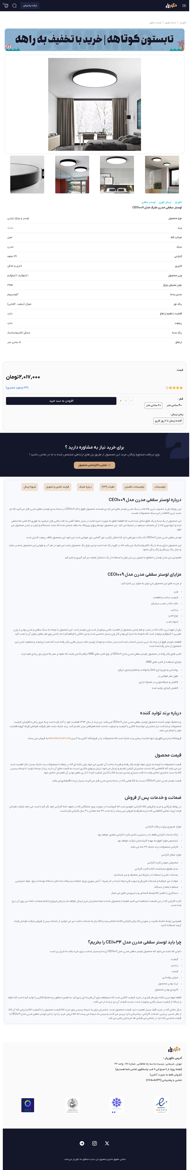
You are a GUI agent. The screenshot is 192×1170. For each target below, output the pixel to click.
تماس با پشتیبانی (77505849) (164, 1080)
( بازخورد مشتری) (17, 387)
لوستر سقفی (155, 22)
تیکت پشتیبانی (30, 5)
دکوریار (182, 22)
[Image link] (174, 1049)
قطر (181, 399)
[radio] (174, 405)
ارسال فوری (170, 22)
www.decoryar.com (59, 738)
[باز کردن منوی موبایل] (184, 5)
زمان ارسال (177, 414)
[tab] (160, 487)
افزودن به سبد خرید (61, 401)
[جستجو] (14, 5)
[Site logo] (171, 5)
